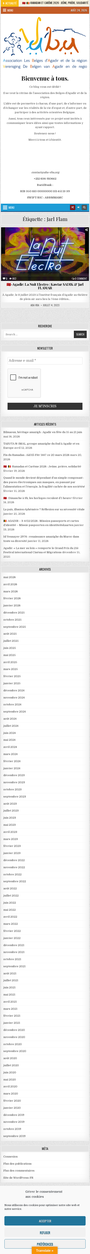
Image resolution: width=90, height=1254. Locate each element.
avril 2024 (10, 747)
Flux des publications (17, 1163)
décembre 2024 (13, 690)
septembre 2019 (14, 1136)
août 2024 (10, 718)
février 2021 (11, 1015)
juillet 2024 (10, 725)
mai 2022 (9, 909)
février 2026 (12, 598)
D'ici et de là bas (51, 237)
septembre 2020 (14, 1051)
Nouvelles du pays (37, 246)
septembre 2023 (14, 796)
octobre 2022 (12, 874)
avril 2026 (10, 584)
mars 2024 (10, 754)
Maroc (66, 242)
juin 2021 (9, 987)
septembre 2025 (14, 626)
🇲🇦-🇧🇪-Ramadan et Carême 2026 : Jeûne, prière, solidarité (42, 466)
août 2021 (9, 973)
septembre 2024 (14, 711)
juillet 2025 (11, 640)
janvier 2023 (12, 853)
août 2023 (10, 803)
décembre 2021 (13, 945)
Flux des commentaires (19, 1170)
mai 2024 (9, 739)
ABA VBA (35, 305)
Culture (29, 237)
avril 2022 (10, 916)
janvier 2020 (12, 1107)
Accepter (45, 1221)
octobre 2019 (12, 1129)
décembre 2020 (14, 1029)
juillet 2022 (11, 895)
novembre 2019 (13, 1121)
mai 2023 (9, 824)
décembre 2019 (13, 1114)
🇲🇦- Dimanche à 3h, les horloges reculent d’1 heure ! (37, 498)
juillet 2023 (11, 810)
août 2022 (10, 888)
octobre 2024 (12, 704)
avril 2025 (10, 662)
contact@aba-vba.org (45, 172)
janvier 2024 (11, 768)
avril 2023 (10, 831)
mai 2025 (9, 655)
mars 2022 (10, 923)
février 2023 (12, 846)
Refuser (45, 1232)
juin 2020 (9, 1072)
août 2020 (10, 1058)
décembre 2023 (14, 775)
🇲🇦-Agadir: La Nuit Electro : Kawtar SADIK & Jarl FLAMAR (45, 286)
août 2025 (10, 633)
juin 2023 (9, 817)
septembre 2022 (14, 881)
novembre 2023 (14, 782)
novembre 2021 (13, 952)
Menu (10, 10)
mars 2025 (10, 669)
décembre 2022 (14, 860)
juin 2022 (9, 902)
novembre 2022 (14, 867)
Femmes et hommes (17, 242)
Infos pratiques (45, 242)
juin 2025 (9, 648)
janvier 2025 (12, 683)
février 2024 (12, 761)
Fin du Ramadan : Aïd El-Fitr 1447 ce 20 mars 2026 (36, 455)
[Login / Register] (78, 207)
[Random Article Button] (72, 207)
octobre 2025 (12, 619)
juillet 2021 (10, 980)
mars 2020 (10, 1093)
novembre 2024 (14, 697)
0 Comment (81, 278)
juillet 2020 (11, 1065)
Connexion (10, 1156)
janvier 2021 (11, 1022)
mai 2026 (9, 577)
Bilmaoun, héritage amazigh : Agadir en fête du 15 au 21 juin (42, 432)
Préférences (45, 1244)
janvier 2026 (12, 605)
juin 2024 (9, 732)
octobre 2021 (12, 959)
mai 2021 (9, 994)
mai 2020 (9, 1079)
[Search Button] (84, 207)
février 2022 (12, 930)
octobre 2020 (12, 1044)
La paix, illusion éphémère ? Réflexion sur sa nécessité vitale (44, 509)
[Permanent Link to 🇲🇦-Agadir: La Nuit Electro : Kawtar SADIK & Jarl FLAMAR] (45, 254)
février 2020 (12, 1100)
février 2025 (12, 676)
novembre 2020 (14, 1037)
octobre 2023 (12, 789)
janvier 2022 (12, 938)
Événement (74, 237)
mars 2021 (10, 1008)
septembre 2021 (14, 966)
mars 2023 (10, 839)
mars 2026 (10, 591)
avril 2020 (10, 1086)
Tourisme (61, 246)
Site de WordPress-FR (18, 1177)
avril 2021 (10, 1001)
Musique (81, 242)
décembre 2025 (14, 612)
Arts (14, 237)
